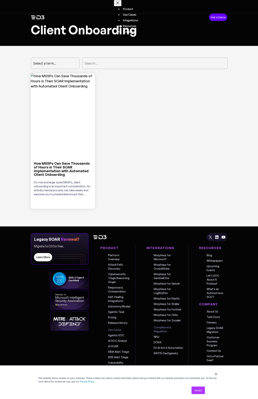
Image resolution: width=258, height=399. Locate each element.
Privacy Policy (87, 381)
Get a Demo (218, 17)
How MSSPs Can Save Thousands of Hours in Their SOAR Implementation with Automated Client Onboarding (62, 169)
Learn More (43, 257)
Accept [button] (198, 390)
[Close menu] (117, 3)
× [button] (216, 372)
